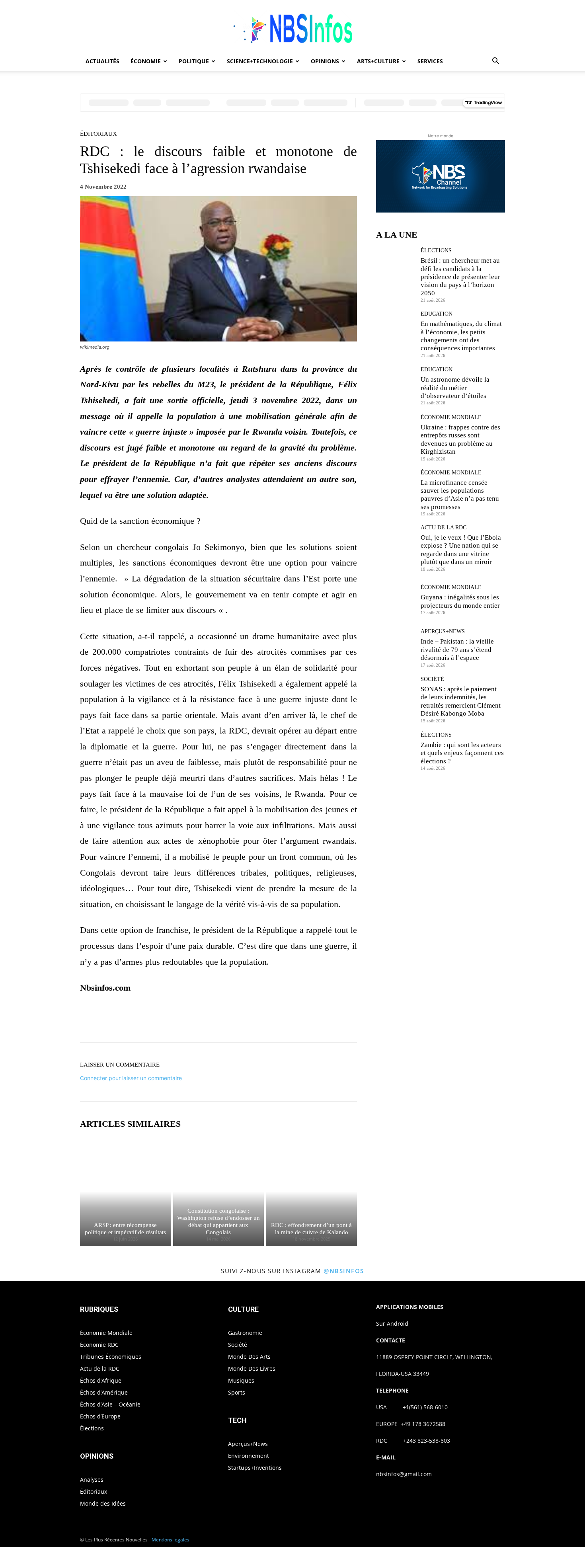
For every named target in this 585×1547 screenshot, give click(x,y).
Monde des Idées (103, 1503)
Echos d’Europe (100, 1416)
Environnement (248, 1455)
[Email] (282, 1020)
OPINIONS (325, 61)
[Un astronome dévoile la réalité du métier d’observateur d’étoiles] (395, 386)
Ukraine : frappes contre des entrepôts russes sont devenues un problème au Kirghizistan (460, 439)
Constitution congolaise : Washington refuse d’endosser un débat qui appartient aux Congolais (218, 1221)
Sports (236, 1392)
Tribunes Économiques (110, 1356)
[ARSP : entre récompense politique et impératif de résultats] (125, 1191)
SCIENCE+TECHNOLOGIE (260, 61)
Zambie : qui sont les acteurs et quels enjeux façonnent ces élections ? (462, 753)
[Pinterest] (227, 1020)
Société (432, 679)
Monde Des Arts (249, 1356)
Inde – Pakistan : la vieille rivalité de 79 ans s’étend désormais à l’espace (457, 649)
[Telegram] (300, 1020)
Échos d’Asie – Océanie (110, 1404)
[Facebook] (191, 1020)
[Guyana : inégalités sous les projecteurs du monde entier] (395, 599)
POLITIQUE (194, 61)
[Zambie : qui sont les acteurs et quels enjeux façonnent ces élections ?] (395, 751)
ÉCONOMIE (146, 61)
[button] (495, 62)
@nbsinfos (344, 1271)
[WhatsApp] (246, 1020)
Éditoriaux (98, 134)
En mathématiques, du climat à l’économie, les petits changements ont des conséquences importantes (461, 336)
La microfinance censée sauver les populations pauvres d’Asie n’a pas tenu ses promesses (460, 495)
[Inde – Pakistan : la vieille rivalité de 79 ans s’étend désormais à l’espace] (395, 647)
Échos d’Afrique (100, 1380)
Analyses (91, 1479)
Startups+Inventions (255, 1467)
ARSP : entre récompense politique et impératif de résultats (125, 1228)
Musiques (241, 1380)
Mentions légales (170, 1539)
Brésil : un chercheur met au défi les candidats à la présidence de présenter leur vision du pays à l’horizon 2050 (460, 277)
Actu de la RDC (443, 528)
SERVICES (430, 61)
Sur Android (392, 1323)
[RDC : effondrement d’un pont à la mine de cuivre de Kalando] (311, 1191)
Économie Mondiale (451, 417)
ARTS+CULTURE (378, 61)
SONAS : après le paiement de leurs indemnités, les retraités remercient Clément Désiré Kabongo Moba (461, 701)
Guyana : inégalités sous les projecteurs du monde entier (460, 601)
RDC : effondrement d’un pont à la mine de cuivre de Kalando (311, 1228)
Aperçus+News (443, 631)
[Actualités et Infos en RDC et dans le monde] (292, 26)
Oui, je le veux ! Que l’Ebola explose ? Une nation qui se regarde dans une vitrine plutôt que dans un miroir (461, 550)
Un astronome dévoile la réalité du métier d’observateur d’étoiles (455, 388)
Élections (436, 251)
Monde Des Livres (251, 1368)
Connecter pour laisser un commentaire (131, 1078)
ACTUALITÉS (102, 61)
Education (436, 314)
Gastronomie (245, 1332)
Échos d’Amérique (104, 1392)
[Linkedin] (264, 1020)
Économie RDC (99, 1344)
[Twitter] (209, 1020)
